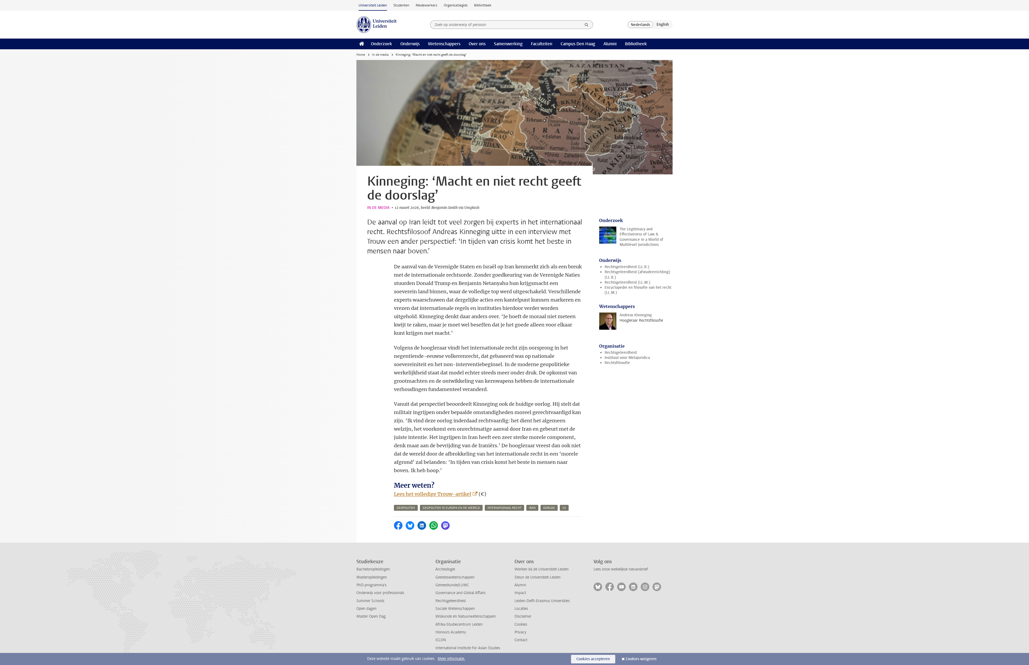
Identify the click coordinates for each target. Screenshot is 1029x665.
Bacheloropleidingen (373, 569)
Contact (520, 640)
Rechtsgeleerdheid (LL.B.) (627, 266)
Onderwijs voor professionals (380, 592)
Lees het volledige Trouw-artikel (432, 494)
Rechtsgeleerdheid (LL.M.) (627, 282)
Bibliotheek (482, 5)
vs (564, 508)
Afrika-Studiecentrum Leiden (459, 624)
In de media (380, 54)
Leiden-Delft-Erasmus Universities (542, 600)
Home (360, 54)
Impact (520, 592)
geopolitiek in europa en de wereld (451, 508)
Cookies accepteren (593, 659)
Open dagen (366, 608)
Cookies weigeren (641, 659)
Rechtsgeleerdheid (621, 352)
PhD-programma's (371, 585)
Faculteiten (541, 44)
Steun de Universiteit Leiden (537, 577)
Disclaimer (522, 616)
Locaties (521, 608)
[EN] (663, 24)
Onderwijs (410, 44)
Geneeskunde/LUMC (452, 585)
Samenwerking (508, 44)
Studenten (401, 5)
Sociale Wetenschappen (455, 608)
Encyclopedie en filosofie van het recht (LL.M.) (638, 290)
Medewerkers (426, 5)
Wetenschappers (444, 44)
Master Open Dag (371, 616)
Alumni (610, 44)
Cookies (520, 624)
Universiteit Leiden (373, 5)
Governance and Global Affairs (460, 592)
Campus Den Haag (578, 44)
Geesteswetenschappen (455, 577)
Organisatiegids (456, 5)
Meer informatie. (451, 658)
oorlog (549, 508)
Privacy (520, 632)
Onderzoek (381, 44)
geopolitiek (406, 508)
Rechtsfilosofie (617, 362)
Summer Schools (370, 600)
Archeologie (445, 569)
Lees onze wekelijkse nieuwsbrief (621, 569)
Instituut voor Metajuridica (627, 357)
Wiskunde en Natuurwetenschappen (465, 616)
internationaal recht (504, 508)
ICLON (440, 640)
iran (532, 508)
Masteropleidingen (371, 577)
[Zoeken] (586, 24)
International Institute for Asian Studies (467, 648)
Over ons (477, 44)
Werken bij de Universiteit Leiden (541, 569)
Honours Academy (450, 632)
